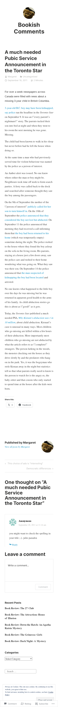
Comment (43, 587)
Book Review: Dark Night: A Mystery (25, 641)
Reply (15, 544)
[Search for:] (20, 670)
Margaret (12, 76)
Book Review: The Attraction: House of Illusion (25, 616)
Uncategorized (30, 76)
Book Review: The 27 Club (19, 608)
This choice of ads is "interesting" (23, 464)
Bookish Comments (29, 28)
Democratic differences (38, 469)
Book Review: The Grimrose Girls (23, 634)
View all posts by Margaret (17, 446)
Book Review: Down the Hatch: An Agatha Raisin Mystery (28, 626)
